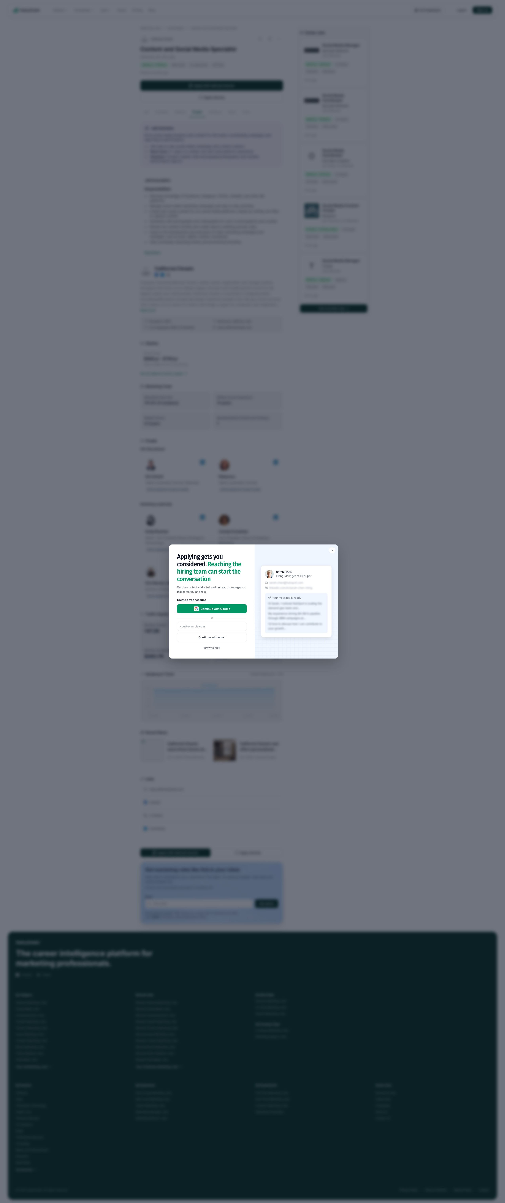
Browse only (212, 647)
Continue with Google (215, 608)
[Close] (332, 550)
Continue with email (211, 637)
